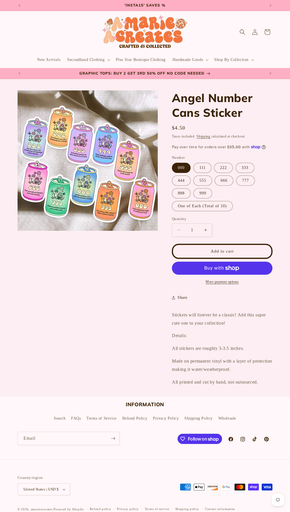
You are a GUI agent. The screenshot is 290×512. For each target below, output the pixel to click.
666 (224, 180)
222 (223, 168)
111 (202, 168)
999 (202, 193)
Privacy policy (128, 509)
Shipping (203, 136)
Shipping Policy (198, 418)
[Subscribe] (113, 438)
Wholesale (227, 418)
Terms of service (157, 509)
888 (181, 193)
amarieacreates (42, 509)
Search (60, 418)
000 (181, 168)
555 (202, 180)
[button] (88, 60)
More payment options (222, 282)
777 (245, 180)
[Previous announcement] (19, 5)
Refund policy (100, 509)
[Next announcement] (270, 5)
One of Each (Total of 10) (202, 206)
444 (181, 180)
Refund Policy (135, 418)
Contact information (220, 509)
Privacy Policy (166, 418)
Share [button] (182, 297)
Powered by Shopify (69, 509)
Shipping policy (187, 509)
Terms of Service (101, 418)
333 (245, 168)
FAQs (76, 418)
